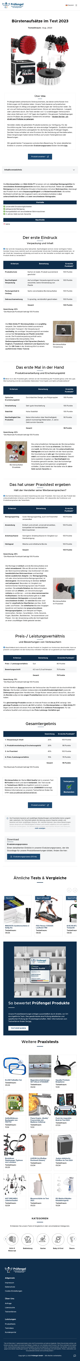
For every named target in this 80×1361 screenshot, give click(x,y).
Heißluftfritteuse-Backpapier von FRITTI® (11, 1120)
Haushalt (9, 898)
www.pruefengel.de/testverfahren (23, 792)
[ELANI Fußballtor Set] (14, 1056)
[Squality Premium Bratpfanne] (65, 1056)
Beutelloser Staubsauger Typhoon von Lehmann (14, 1160)
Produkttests (10, 1324)
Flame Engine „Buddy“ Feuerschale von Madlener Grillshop (39, 1120)
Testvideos (9, 1328)
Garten (43, 1248)
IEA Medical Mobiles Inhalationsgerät (63, 1199)
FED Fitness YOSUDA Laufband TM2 (44, 927)
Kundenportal (10, 1332)
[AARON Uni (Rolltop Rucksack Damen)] (40, 1134)
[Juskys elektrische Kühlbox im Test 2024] (65, 1134)
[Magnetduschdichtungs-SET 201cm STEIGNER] (40, 1056)
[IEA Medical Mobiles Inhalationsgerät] (65, 1175)
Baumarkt (73, 1248)
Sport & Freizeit (43, 898)
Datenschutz (10, 1287)
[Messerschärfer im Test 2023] (40, 1175)
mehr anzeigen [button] (40, 828)
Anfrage (8, 1303)
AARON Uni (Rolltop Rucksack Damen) (38, 1159)
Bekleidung (27, 1248)
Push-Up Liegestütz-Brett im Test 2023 (64, 1119)
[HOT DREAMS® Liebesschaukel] (14, 1175)
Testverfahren (10, 1312)
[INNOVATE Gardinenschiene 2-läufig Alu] (17, 896)
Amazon (21, 687)
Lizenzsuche (10, 1307)
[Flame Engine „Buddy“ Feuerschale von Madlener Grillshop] (40, 1094)
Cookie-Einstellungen (13, 1291)
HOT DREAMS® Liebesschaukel (11, 1199)
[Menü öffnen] (76, 5)
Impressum (9, 1283)
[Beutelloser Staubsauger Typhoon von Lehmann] (14, 1134)
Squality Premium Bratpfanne (63, 1081)
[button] (40, 170)
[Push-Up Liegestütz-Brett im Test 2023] (65, 1094)
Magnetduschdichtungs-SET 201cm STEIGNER (40, 1081)
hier (66, 146)
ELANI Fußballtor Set (13, 1080)
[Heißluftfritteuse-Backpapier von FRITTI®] (14, 1094)
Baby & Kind (58, 1248)
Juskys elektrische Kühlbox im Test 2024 (64, 1159)
